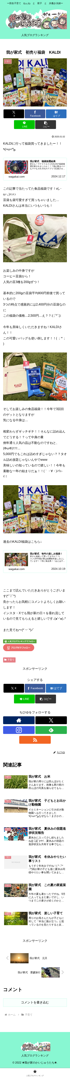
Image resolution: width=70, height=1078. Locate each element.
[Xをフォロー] (51, 720)
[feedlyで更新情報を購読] (51, 730)
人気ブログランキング (35, 1055)
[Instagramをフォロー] (19, 730)
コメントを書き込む (35, 1002)
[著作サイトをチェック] (19, 720)
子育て (10, 659)
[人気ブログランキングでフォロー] (20, 641)
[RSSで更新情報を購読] (35, 740)
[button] (45, 124)
